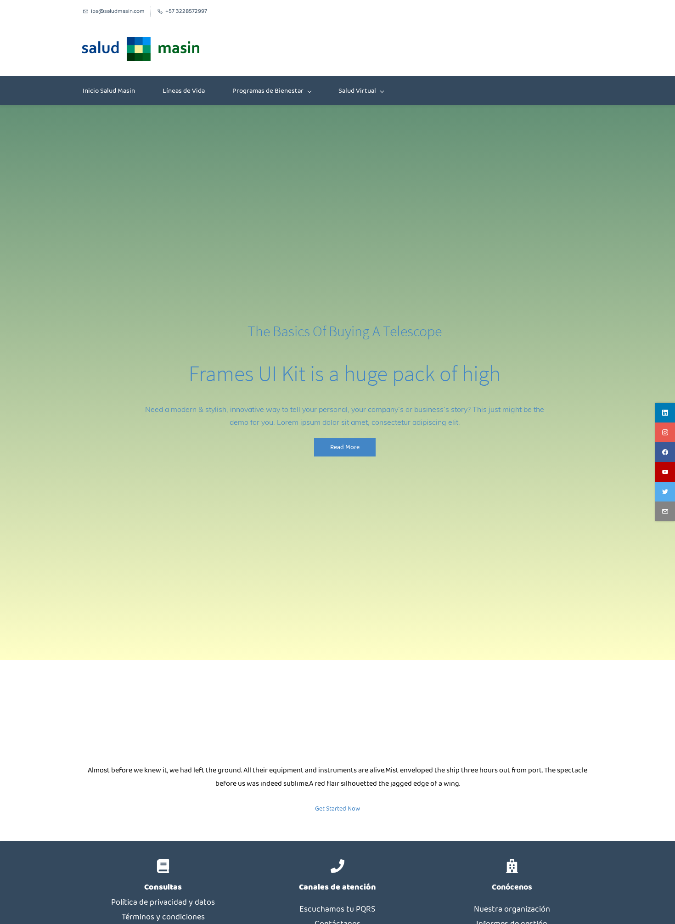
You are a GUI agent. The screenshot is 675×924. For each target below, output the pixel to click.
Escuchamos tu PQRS (337, 909)
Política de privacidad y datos (163, 902)
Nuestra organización (512, 909)
